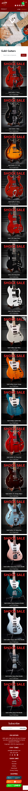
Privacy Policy (14, 770)
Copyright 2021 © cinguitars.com (14, 744)
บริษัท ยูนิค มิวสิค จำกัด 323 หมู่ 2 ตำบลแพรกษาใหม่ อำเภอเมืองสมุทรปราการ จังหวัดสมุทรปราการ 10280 (14, 740)
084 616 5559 (14, 753)
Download (14, 768)
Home (18, 9)
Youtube (14, 764)
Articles (14, 761)
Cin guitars (14, 735)
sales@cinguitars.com (14, 750)
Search (24, 55)
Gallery (14, 766)
